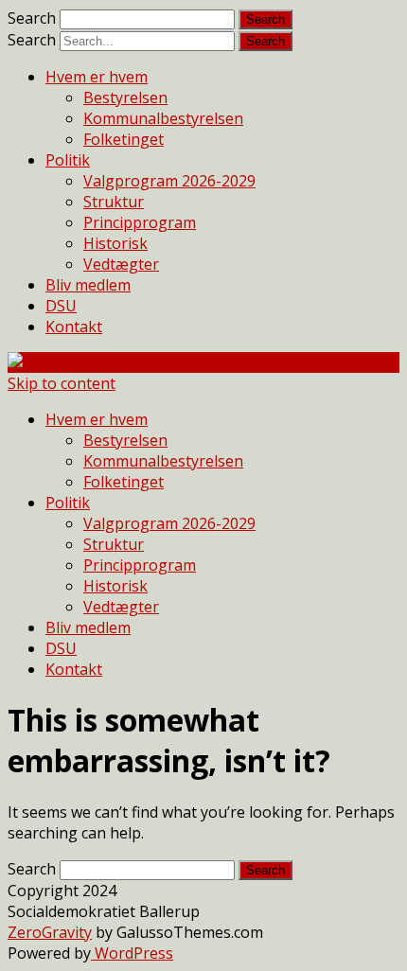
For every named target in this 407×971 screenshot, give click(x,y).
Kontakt (73, 326)
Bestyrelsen (125, 97)
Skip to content (61, 383)
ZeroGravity (50, 932)
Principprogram (139, 222)
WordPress (132, 953)
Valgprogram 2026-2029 (169, 180)
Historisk (115, 243)
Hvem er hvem (96, 76)
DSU (61, 305)
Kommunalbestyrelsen (163, 118)
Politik (67, 160)
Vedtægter (121, 264)
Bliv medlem (88, 284)
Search (32, 18)
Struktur (113, 201)
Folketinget (123, 139)
